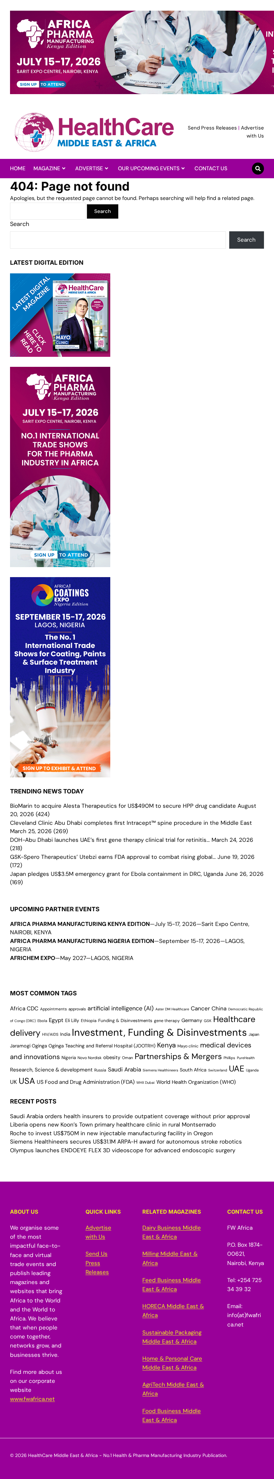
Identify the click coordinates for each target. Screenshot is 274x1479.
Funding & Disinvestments (125, 1020)
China (219, 1008)
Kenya (166, 1045)
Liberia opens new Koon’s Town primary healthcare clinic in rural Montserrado (113, 1124)
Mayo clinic (187, 1046)
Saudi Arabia (124, 1069)
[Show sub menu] (63, 169)
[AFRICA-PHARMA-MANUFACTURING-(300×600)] (60, 562)
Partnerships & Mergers (178, 1056)
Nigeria (68, 1057)
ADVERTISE (89, 168)
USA (27, 1080)
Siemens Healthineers (160, 1070)
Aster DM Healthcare (172, 1009)
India (65, 1034)
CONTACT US (210, 168)
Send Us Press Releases (97, 1262)
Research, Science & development (51, 1069)
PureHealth (246, 1057)
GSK (208, 1020)
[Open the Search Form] (258, 169)
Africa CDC (24, 1008)
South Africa (193, 1070)
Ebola (42, 1020)
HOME (17, 168)
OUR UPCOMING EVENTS (148, 168)
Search (19, 224)
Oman (127, 1057)
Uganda (252, 1070)
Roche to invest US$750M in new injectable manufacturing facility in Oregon (111, 1133)
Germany (191, 1020)
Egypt (56, 1020)
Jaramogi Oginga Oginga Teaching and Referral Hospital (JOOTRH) (82, 1046)
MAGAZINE (46, 168)
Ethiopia (89, 1020)
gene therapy (167, 1020)
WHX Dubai (145, 1082)
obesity (111, 1057)
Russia (100, 1070)
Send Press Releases (212, 128)
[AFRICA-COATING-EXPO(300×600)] (60, 772)
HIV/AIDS (50, 1034)
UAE (236, 1068)
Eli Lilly (72, 1020)
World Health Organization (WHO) (196, 1082)
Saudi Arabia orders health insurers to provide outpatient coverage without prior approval (130, 1116)
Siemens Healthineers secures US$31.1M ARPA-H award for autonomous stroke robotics (126, 1141)
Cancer (200, 1008)
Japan (254, 1034)
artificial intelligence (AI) (121, 1008)
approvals (77, 1009)
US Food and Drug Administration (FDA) (86, 1081)
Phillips (229, 1057)
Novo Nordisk (90, 1057)
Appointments (53, 1009)
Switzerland (217, 1070)
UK (13, 1081)
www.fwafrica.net (32, 1399)
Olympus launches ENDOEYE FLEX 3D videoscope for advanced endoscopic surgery (122, 1150)
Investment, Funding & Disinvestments (159, 1032)
